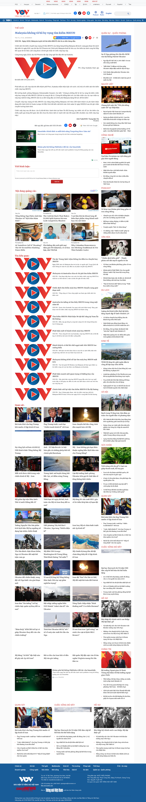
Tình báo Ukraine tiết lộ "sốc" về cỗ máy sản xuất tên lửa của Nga (56, 632)
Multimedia (34, 20)
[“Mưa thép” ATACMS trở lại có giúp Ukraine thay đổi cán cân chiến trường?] (28, 619)
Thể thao (63, 20)
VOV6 (86, 1)
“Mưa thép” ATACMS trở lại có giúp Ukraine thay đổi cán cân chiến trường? (27, 632)
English (109, 13)
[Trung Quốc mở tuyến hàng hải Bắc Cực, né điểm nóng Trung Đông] (57, 463)
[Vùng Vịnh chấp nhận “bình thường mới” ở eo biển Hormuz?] (86, 593)
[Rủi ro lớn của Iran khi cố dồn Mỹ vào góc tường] (57, 645)
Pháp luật (56, 20)
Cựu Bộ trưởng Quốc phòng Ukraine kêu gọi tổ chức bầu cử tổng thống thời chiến (85, 476)
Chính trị (16, 20)
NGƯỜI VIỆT (107, 84)
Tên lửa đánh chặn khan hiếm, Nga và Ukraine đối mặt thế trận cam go (28, 554)
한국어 (85, 4)
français (26, 4)
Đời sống (105, 20)
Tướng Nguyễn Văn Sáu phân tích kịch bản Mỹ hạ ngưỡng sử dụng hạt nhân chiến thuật (28, 528)
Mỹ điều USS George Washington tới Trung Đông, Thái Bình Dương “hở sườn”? (56, 554)
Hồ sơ (104, 598)
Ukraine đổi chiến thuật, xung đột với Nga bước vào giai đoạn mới (27, 580)
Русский (108, 4)
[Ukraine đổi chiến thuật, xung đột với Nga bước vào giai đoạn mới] (28, 567)
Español (119, 4)
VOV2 (56, 1)
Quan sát (19, 405)
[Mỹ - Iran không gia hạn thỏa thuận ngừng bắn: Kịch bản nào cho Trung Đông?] (86, 437)
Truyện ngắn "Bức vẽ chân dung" (115, 227)
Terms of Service (53, 178)
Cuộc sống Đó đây (111, 547)
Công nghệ (90, 20)
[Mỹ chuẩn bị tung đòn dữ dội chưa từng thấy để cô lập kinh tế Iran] (86, 541)
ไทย (130, 4)
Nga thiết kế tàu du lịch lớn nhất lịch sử (116, 582)
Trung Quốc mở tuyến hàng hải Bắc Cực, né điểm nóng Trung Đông (57, 476)
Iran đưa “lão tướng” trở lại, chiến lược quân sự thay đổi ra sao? (27, 606)
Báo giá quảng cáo (47, 785)
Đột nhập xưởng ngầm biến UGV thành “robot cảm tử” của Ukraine (56, 606)
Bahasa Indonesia (52, 4)
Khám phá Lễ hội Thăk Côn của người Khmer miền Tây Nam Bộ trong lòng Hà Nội (116, 272)
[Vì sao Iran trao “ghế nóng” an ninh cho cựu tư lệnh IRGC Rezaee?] (86, 619)
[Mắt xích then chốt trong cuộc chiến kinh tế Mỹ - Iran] (28, 463)
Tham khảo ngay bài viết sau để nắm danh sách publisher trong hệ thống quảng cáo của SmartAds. (65, 151)
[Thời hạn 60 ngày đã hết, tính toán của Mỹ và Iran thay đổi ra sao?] (57, 489)
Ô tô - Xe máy (71, 20)
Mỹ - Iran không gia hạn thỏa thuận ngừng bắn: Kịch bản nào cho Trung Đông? (86, 450)
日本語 (66, 4)
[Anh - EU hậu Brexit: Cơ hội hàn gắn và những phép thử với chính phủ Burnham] (57, 437)
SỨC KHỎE (106, 445)
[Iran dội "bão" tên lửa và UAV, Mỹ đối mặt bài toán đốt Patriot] (86, 567)
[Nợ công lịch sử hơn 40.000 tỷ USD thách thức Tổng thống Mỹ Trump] (28, 437)
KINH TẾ (105, 341)
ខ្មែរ (76, 4)
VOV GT (94, 1)
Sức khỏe (98, 20)
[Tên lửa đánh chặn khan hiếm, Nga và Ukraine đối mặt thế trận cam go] (28, 541)
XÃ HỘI (104, 392)
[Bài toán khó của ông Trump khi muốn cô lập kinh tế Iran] (28, 414)
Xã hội (22, 20)
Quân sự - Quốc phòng (133, 20)
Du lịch (123, 20)
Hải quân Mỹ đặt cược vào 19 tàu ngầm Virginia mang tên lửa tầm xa (86, 658)
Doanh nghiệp (81, 20)
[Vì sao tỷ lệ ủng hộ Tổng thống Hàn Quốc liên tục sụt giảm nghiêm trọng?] (57, 567)
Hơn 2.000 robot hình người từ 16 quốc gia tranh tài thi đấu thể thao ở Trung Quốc (116, 165)
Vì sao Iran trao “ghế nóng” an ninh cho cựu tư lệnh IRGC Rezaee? (85, 632)
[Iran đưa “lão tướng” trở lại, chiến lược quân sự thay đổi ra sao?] (28, 593)
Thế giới (27, 20)
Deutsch (37, 4)
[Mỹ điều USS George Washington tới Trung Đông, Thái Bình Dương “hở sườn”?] (57, 541)
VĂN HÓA (105, 237)
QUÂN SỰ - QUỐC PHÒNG (113, 33)
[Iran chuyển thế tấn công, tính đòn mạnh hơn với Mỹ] (86, 414)
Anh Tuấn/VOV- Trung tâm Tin (88, 119)
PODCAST (106, 188)
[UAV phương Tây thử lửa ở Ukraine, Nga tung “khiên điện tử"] (57, 515)
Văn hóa (111, 20)
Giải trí (117, 20)
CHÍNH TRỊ (106, 649)
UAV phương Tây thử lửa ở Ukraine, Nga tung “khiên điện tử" (57, 528)
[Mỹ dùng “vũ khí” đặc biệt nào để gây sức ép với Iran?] (28, 645)
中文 (16, 4)
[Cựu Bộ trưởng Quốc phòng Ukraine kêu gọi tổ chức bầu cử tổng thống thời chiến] (86, 463)
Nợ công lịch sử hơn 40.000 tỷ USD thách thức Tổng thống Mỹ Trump (28, 450)
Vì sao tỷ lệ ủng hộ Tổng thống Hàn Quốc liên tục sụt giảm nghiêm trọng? (56, 580)
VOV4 (71, 1)
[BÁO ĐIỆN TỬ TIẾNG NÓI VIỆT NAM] (22, 13)
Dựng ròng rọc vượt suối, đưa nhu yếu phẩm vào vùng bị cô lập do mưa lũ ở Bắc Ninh (116, 427)
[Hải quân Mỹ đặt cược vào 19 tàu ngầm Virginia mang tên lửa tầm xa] (86, 645)
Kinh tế (41, 20)
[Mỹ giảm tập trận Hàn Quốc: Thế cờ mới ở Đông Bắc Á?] (28, 489)
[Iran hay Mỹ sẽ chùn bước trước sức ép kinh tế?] (86, 515)
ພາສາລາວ (96, 4)
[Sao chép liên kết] (93, 37)
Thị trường (48, 20)
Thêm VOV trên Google (90, 125)
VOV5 (79, 1)
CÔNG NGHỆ (107, 135)
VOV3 (63, 1)
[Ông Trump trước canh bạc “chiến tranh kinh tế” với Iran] (57, 414)
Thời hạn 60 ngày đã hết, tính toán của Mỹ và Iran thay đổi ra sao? (57, 502)
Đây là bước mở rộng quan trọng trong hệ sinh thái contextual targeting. (60, 134)
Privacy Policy (43, 178)
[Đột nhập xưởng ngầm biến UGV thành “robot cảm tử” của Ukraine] (57, 593)
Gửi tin (57, 181)
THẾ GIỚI (19, 28)
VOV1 (48, 1)
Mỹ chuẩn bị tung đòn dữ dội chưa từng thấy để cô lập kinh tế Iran (85, 554)
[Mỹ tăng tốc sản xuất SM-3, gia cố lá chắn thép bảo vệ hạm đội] (86, 489)
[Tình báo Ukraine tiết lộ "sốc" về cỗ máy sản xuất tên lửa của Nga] (57, 619)
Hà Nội (36, 13)
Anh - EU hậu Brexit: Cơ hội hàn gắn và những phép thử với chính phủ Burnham (57, 450)
